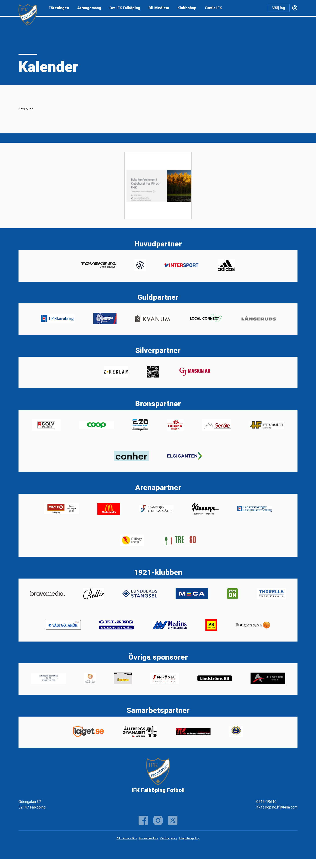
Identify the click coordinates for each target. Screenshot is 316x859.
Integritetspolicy (189, 838)
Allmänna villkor (127, 838)
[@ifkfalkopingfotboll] (158, 820)
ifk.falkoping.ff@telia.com (276, 807)
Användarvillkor (148, 838)
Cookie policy (168, 838)
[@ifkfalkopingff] (172, 820)
